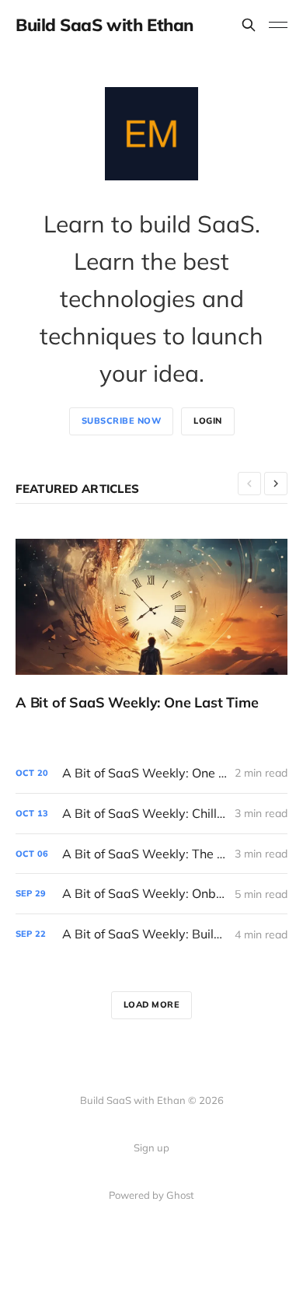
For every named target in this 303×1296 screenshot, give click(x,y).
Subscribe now (122, 420)
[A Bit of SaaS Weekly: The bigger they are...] (151, 854)
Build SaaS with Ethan (104, 24)
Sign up (151, 1147)
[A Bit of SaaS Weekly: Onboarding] (151, 893)
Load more (152, 1004)
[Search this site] (248, 25)
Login (207, 420)
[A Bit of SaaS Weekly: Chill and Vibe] (151, 813)
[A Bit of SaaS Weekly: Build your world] (151, 934)
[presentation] (249, 483)
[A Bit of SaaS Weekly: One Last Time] (151, 625)
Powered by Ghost (151, 1195)
